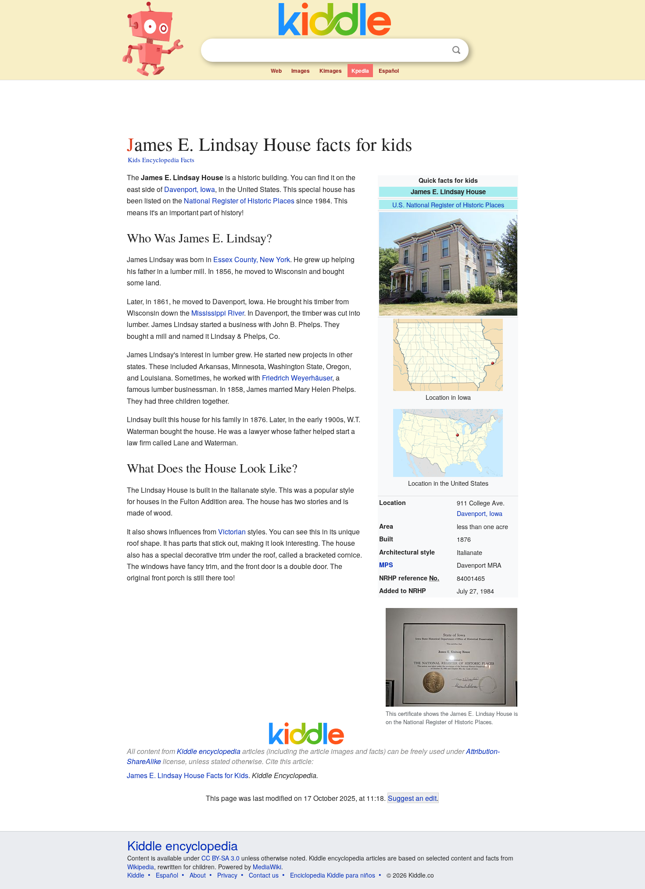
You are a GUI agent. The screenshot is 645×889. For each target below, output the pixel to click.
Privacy (227, 875)
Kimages (330, 71)
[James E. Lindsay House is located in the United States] (448, 441)
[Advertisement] (322, 105)
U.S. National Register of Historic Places (448, 204)
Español (389, 71)
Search (456, 50)
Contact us (264, 875)
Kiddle (135, 875)
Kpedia (360, 71)
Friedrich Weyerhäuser (297, 378)
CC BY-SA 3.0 (220, 857)
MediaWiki (267, 866)
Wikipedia (140, 866)
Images (300, 71)
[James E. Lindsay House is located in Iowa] (448, 353)
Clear (438, 50)
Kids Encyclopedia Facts (161, 159)
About (198, 875)
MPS (386, 564)
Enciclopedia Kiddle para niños (332, 875)
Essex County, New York (251, 259)
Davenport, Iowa (479, 513)
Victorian (232, 531)
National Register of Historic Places (239, 201)
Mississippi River (217, 313)
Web (276, 71)
